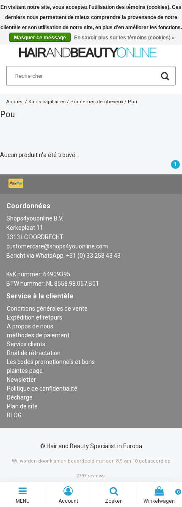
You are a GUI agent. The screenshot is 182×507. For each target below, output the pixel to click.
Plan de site (22, 406)
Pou (132, 102)
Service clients (26, 344)
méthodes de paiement (38, 335)
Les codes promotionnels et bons (51, 361)
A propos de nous (30, 326)
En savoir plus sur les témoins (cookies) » (124, 38)
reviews (96, 476)
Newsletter (21, 379)
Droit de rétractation (34, 353)
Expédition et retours (34, 317)
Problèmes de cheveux (96, 102)
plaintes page (25, 370)
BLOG (14, 415)
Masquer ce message (40, 38)
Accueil (15, 102)
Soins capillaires (47, 102)
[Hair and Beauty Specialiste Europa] (88, 48)
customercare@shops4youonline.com (57, 246)
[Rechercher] (165, 77)
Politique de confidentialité (42, 388)
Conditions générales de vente (47, 308)
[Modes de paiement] (16, 184)
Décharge (20, 397)
